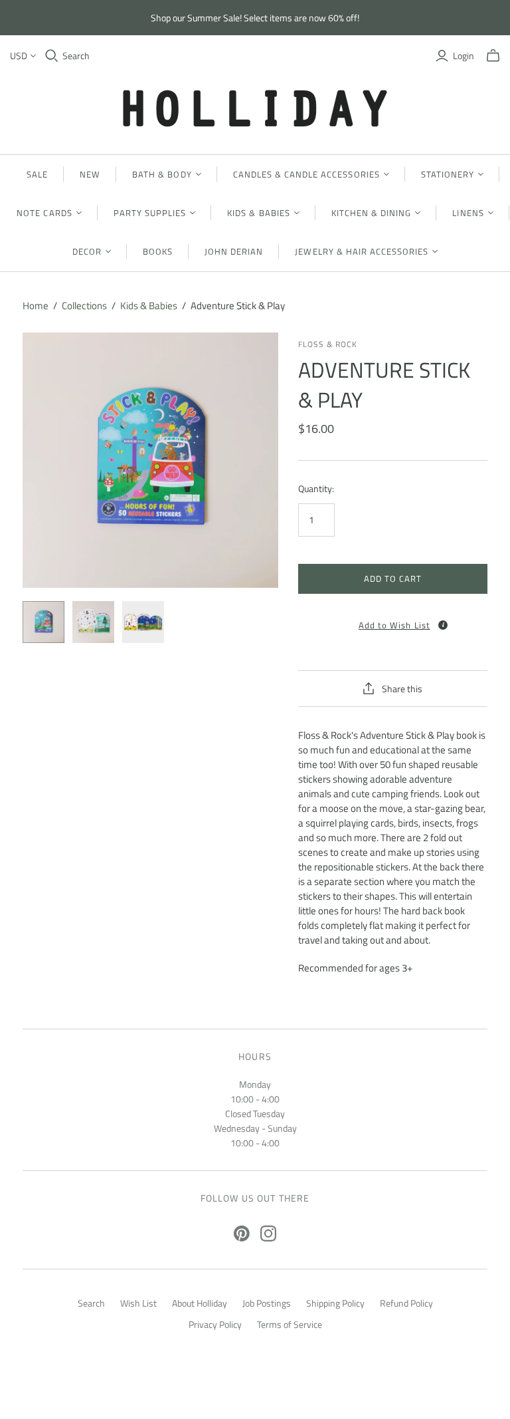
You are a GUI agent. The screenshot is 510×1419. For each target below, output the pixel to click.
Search (76, 56)
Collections (84, 305)
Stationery (447, 174)
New (90, 174)
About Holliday (199, 1303)
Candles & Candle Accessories (306, 174)
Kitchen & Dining (371, 212)
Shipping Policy (335, 1303)
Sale (37, 174)
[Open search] (51, 56)
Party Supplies (150, 212)
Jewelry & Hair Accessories (361, 251)
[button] (392, 621)
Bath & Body (161, 174)
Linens (467, 212)
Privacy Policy (215, 1324)
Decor (87, 251)
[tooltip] (443, 625)
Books (158, 251)
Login (463, 56)
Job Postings (266, 1303)
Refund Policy (406, 1303)
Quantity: (316, 488)
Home (35, 305)
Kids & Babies (258, 212)
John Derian (234, 251)
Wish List (138, 1303)
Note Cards (44, 212)
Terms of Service (289, 1324)
